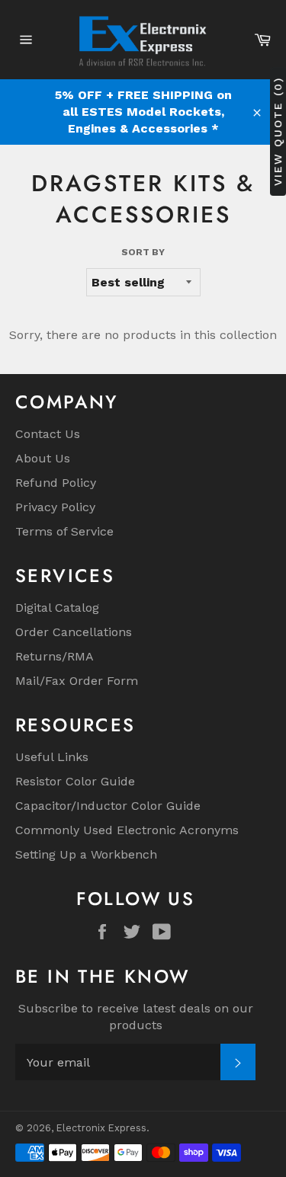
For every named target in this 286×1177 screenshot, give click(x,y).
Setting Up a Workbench (86, 854)
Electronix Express (101, 1128)
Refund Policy (55, 482)
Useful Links (51, 757)
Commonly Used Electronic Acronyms (127, 830)
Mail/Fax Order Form (76, 680)
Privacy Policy (55, 507)
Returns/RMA (54, 656)
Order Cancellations (73, 632)
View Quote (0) (278, 131)
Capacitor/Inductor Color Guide (108, 805)
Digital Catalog (57, 607)
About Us (42, 458)
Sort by (143, 252)
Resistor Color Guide (75, 781)
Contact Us (47, 434)
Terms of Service (64, 531)
